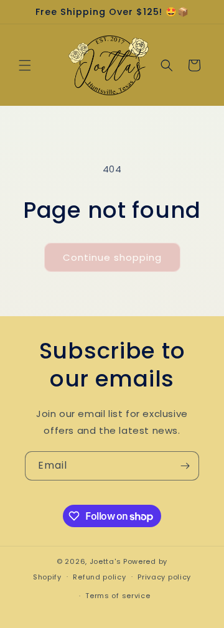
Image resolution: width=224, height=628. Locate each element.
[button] (25, 65)
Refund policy (99, 577)
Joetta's (105, 561)
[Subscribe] (184, 465)
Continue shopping (112, 257)
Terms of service (117, 596)
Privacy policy (164, 577)
